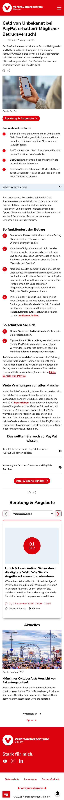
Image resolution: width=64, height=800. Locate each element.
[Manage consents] (57, 793)
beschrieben (21, 402)
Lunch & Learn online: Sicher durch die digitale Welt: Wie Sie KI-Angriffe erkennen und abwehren (31, 572)
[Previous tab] (5, 513)
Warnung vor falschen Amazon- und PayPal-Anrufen (27, 467)
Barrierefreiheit (50, 779)
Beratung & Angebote (19, 118)
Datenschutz (12, 779)
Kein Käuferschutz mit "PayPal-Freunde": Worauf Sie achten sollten (25, 451)
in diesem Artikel (29, 315)
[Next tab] (58, 513)
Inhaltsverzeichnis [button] (14, 187)
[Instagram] (13, 761)
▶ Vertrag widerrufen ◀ (32, 788)
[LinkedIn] (21, 761)
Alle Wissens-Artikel (30, 481)
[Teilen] (8, 70)
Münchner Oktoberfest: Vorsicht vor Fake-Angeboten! (29, 680)
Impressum (30, 779)
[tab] (28, 720)
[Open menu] (6, 794)
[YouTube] (5, 761)
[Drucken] (3, 70)
